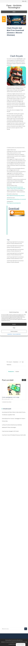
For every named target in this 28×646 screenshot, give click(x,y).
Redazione (11, 371)
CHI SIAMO (20, 642)
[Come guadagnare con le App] (14, 389)
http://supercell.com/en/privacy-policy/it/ (16, 195)
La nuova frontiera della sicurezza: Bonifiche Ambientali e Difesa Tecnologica (12, 426)
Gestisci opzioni (14, 331)
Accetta (14, 324)
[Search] (25, 629)
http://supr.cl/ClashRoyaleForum (18, 188)
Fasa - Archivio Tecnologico (14, 6)
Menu (23, 1)
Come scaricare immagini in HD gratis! (10, 431)
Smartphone (15, 361)
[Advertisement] (16, 46)
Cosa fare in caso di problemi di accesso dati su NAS (14, 435)
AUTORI (25, 642)
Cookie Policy (9, 334)
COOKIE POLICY (13, 642)
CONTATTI (11, 644)
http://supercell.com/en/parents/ (14, 203)
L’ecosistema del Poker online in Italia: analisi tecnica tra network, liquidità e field (13, 413)
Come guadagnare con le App (10, 397)
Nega (14, 327)
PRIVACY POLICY (5, 642)
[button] (26, 312)
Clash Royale (16, 56)
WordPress (20, 640)
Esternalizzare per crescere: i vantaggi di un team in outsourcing (13, 420)
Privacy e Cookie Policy (17, 334)
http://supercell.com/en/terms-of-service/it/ (16, 199)
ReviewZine (8, 640)
